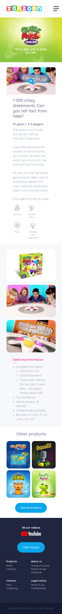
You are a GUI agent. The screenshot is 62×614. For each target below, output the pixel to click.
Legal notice (38, 580)
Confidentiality (38, 588)
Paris (9, 585)
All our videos (31, 527)
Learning (10, 569)
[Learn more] (18, 455)
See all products (31, 507)
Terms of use (37, 585)
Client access (31, 547)
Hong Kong (12, 588)
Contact (11, 580)
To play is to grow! (40, 565)
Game (9, 565)
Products (11, 561)
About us (36, 561)
